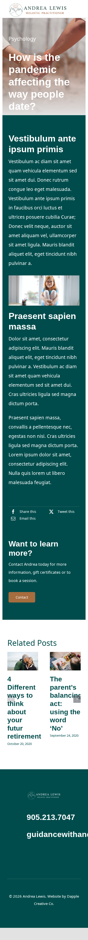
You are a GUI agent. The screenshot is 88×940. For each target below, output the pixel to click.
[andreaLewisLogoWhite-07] (44, 793)
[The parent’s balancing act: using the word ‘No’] (65, 661)
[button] (11, 699)
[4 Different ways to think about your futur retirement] (22, 661)
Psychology (22, 38)
